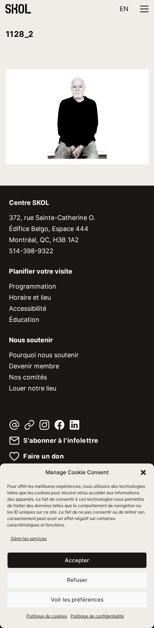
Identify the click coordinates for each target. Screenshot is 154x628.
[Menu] (144, 9)
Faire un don (43, 456)
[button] (143, 472)
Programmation (32, 286)
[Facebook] (59, 425)
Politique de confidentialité (97, 616)
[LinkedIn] (74, 425)
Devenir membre (34, 366)
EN (124, 9)
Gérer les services (29, 538)
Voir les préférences (77, 599)
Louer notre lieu (32, 388)
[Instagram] (44, 425)
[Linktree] (29, 425)
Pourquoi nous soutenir (44, 355)
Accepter (77, 560)
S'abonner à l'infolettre (60, 440)
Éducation (24, 319)
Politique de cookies (47, 616)
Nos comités (28, 377)
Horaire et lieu (30, 297)
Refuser (77, 580)
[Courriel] (14, 425)
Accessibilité (27, 308)
